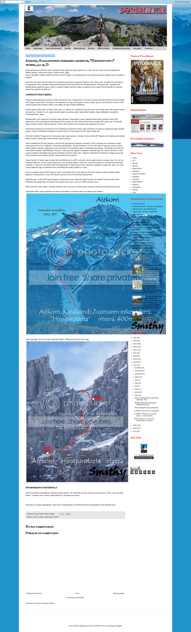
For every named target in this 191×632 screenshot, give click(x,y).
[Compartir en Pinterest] (70, 514)
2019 (135, 359)
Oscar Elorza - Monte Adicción (143, 248)
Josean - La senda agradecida (143, 232)
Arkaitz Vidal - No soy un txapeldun (145, 212)
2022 (135, 350)
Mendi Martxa (137, 182)
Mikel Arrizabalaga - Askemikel (143, 243)
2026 (135, 338)
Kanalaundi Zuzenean (83, 110)
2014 (135, 431)
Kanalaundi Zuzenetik (103, 187)
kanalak (56, 517)
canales (41, 517)
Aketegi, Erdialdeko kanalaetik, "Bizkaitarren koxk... (145, 404)
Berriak (68, 48)
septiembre (139, 374)
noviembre (139, 371)
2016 (135, 425)
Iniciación (136, 179)
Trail (134, 192)
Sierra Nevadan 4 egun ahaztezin (146, 408)
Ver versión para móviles (75, 598)
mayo (137, 383)
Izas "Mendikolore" (139, 222)
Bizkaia (135, 166)
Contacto (149, 48)
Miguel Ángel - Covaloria (141, 240)
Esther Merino (137, 214)
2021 (135, 353)
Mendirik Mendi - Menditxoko (143, 237)
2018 (135, 362)
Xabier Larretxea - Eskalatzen (143, 253)
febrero (137, 392)
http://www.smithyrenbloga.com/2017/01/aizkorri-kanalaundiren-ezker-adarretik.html (84, 505)
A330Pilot (97, 626)
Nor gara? (137, 48)
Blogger (119, 626)
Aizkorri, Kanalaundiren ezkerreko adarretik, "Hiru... (146, 399)
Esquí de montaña (139, 174)
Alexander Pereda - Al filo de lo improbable (148, 206)
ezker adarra (113, 110)
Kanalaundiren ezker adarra (85, 75)
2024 (135, 344)
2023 (135, 347)
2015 (135, 428)
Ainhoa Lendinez (139, 204)
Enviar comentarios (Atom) (45, 603)
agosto (137, 377)
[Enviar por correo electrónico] (60, 514)
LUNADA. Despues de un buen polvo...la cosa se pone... (145, 415)
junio (137, 380)
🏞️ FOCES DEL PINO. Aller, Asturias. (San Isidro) (153, 297)
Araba (135, 158)
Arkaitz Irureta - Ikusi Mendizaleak (144, 209)
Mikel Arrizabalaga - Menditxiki (143, 245)
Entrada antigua (118, 593)
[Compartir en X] (65, 514)
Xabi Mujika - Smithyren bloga (143, 251)
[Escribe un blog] (62, 514)
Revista (91, 48)
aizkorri (35, 517)
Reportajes (38, 48)
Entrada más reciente (33, 593)
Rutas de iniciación (53, 48)
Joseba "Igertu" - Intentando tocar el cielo (147, 235)
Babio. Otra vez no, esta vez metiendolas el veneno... (144, 420)
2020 (135, 356)
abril (136, 386)
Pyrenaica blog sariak (121, 48)
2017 (135, 365)
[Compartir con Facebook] (67, 514)
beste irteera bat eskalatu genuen (83, 85)
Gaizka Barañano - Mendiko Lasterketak (147, 217)
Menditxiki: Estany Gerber (152, 281)
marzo (137, 389)
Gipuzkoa (136, 177)
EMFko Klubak (103, 48)
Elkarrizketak (79, 48)
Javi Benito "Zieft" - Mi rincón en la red (146, 225)
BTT (134, 160)
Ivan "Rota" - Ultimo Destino (142, 220)
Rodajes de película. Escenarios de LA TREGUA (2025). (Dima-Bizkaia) (152, 314)
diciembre (138, 368)
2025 (135, 341)
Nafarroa (136, 184)
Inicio (28, 48)
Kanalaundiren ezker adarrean (37, 119)
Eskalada (136, 171)
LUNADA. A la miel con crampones (146, 411)
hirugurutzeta (48, 517)
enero (137, 395)
